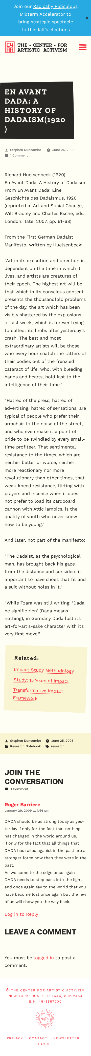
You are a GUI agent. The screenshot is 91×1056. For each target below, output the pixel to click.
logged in (44, 957)
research (57, 746)
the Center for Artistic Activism (48, 990)
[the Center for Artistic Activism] (1, 61)
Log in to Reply (21, 914)
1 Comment (19, 155)
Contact (38, 1038)
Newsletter (66, 1038)
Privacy (15, 1038)
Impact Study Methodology (44, 670)
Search (43, 1044)
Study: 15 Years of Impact (41, 680)
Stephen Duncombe (25, 150)
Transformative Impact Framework (38, 694)
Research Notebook (25, 746)
